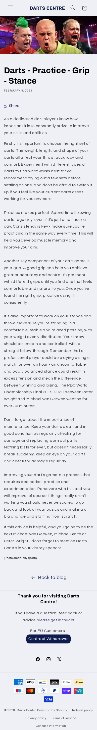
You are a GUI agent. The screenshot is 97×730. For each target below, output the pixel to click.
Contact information (51, 726)
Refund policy (82, 710)
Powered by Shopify (52, 710)
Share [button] (14, 106)
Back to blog (52, 577)
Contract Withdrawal (48, 639)
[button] (10, 8)
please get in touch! (55, 620)
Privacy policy (35, 718)
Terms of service (63, 718)
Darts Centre (26, 710)
